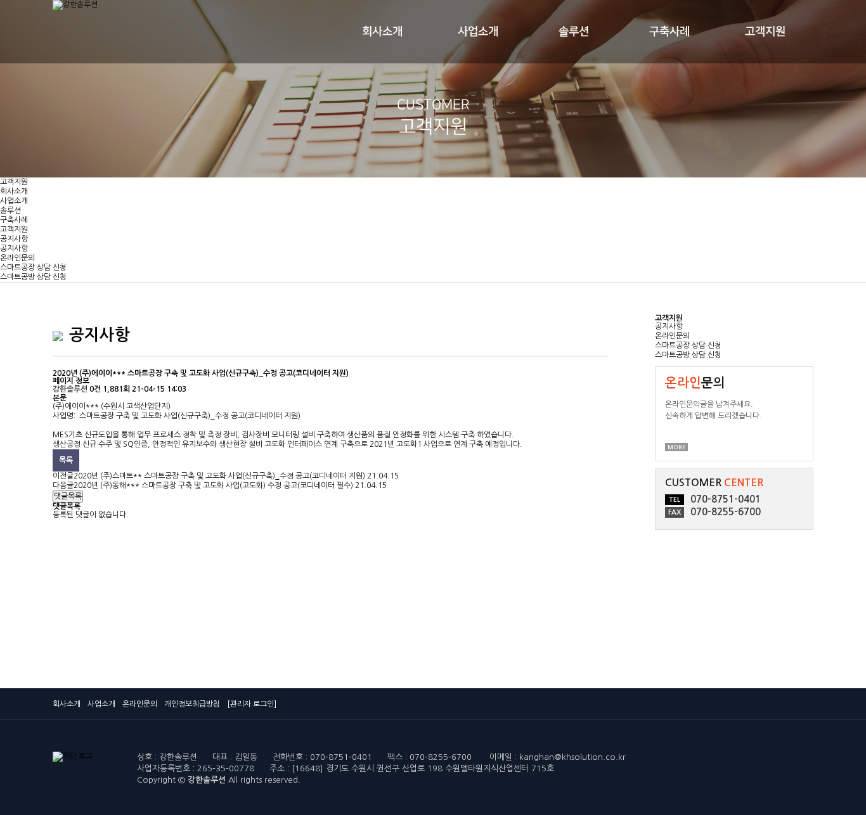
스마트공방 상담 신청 (33, 277)
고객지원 (765, 31)
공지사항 (14, 239)
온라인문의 (17, 258)
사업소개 (478, 31)
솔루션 (574, 31)
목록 (66, 460)
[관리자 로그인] (251, 704)
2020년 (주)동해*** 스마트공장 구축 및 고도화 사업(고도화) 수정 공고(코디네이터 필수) (213, 485)
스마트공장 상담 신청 (33, 267)
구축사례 (669, 31)
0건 (95, 389)
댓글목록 (68, 496)
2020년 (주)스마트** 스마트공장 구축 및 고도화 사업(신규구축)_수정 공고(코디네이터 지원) (219, 476)
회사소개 (382, 31)
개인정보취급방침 (192, 704)
